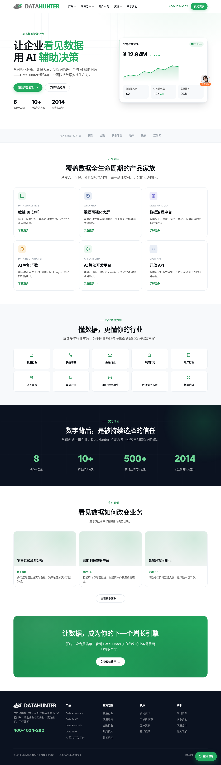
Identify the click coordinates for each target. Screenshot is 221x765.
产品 (70, 6)
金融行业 (108, 725)
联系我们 (182, 719)
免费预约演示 (108, 661)
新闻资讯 (145, 713)
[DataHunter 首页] (36, 6)
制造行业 (108, 713)
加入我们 (182, 731)
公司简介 (182, 713)
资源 (116, 6)
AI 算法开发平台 (75, 737)
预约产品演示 (26, 87)
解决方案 (86, 6)
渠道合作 (182, 725)
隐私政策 (189, 754)
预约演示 (199, 6)
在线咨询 (208, 756)
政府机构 (108, 731)
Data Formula (74, 725)
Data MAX (72, 719)
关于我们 (132, 6)
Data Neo (71, 731)
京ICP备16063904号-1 (70, 754)
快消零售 (108, 719)
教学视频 (145, 731)
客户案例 (104, 6)
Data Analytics (74, 713)
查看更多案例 (108, 598)
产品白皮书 (146, 719)
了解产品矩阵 (57, 87)
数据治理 (108, 737)
